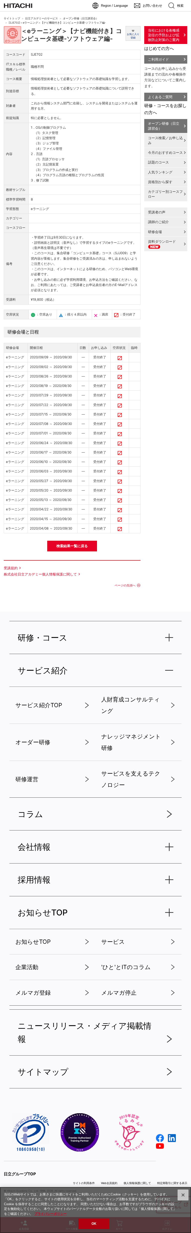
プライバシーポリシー (50, 1214)
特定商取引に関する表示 (172, 1183)
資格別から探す (160, 182)
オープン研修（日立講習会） (80, 18)
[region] (95, 1210)
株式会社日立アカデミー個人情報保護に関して (40, 574)
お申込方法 (97, 280)
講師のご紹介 (158, 222)
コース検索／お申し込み (165, 140)
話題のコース (158, 162)
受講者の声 (156, 212)
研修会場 (155, 232)
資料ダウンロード (162, 241)
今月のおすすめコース (165, 152)
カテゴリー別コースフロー (165, 194)
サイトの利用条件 (84, 1183)
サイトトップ (12, 18)
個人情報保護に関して (137, 1183)
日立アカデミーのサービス (41, 18)
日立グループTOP (20, 1173)
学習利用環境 (76, 280)
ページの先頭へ (125, 585)
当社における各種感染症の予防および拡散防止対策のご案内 (163, 34)
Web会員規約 (109, 1183)
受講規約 (11, 568)
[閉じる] (183, 1195)
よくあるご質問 (160, 97)
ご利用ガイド (158, 59)
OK (94, 1224)
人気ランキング (160, 172)
